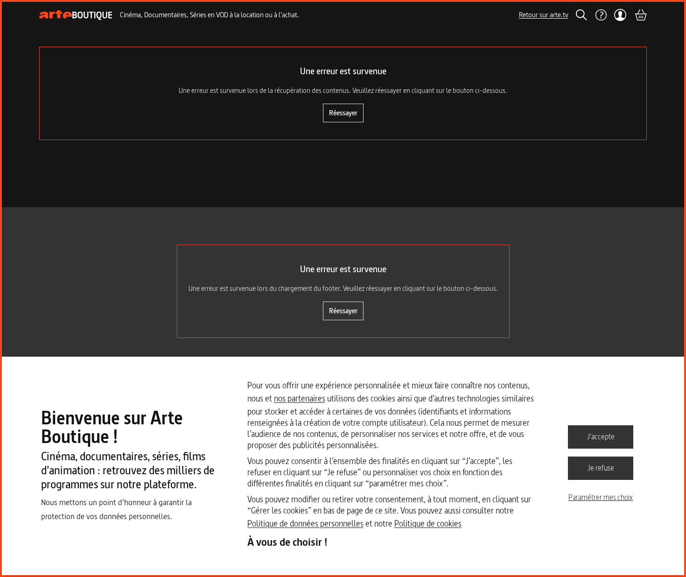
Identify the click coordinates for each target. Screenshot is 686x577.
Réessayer (343, 113)
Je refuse (601, 468)
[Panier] (640, 14)
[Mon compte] (620, 14)
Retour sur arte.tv (543, 15)
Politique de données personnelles (305, 523)
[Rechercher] (581, 14)
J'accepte (601, 436)
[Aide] (601, 14)
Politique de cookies (428, 523)
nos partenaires (299, 398)
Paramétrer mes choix (600, 497)
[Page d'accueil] (75, 15)
